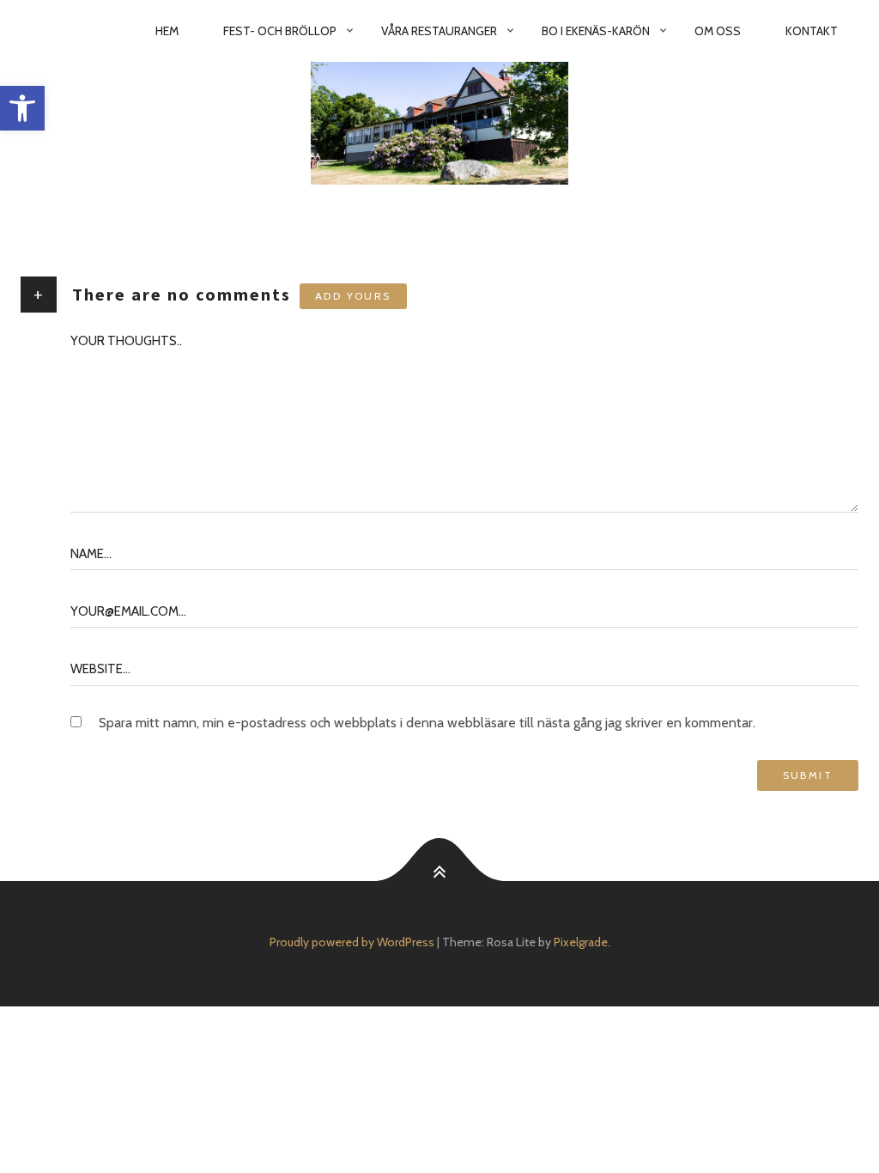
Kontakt (811, 31)
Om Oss (717, 31)
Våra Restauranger (439, 31)
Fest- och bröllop (279, 31)
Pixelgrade (581, 942)
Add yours (353, 295)
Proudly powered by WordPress (352, 942)
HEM (167, 31)
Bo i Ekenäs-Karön (596, 31)
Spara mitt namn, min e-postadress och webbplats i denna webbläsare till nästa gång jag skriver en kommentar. (427, 722)
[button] (22, 108)
